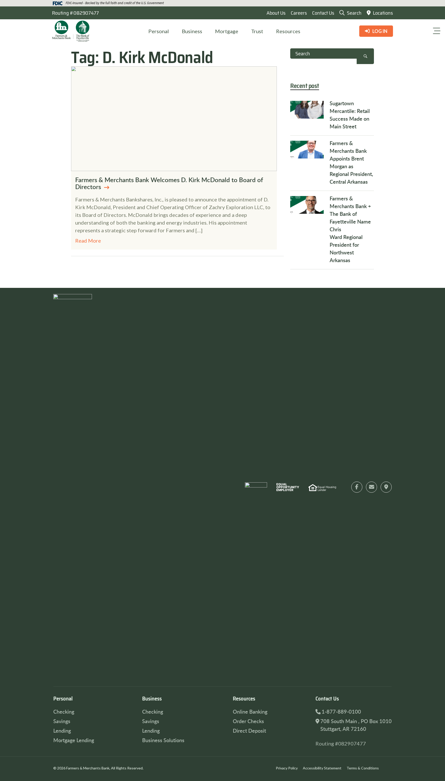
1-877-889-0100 (341, 711)
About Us (276, 13)
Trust (257, 31)
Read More (88, 240)
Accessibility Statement (322, 768)
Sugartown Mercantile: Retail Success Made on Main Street (350, 115)
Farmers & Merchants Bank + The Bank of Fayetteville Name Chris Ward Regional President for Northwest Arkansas (350, 229)
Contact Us (323, 13)
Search (365, 56)
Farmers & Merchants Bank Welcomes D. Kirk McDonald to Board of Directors (169, 183)
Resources (288, 31)
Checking (63, 711)
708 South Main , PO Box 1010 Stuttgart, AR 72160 (356, 724)
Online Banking (250, 711)
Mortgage (226, 31)
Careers (299, 13)
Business (192, 31)
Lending (62, 730)
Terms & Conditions (363, 768)
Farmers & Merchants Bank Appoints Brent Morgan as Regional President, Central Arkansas (351, 162)
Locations (382, 13)
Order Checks (248, 721)
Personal (158, 31)
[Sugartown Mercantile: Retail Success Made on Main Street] (307, 110)
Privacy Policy (287, 768)
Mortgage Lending (73, 740)
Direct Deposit (249, 730)
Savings (61, 721)
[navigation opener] (436, 31)
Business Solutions (163, 740)
